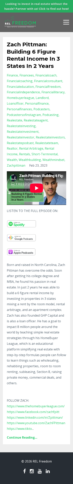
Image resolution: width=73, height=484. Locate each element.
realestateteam (46, 143)
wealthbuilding (30, 160)
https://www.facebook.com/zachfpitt (33, 412)
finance (12, 75)
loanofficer (15, 103)
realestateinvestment (23, 131)
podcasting (50, 115)
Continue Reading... (22, 437)
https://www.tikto (19, 429)
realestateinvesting (21, 126)
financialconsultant (48, 81)
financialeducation (20, 86)
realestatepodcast (20, 143)
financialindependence (23, 92)
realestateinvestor (20, 137)
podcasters (41, 109)
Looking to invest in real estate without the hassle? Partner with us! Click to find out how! (36, 6)
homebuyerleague (20, 98)
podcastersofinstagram (24, 115)
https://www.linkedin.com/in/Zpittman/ (35, 417)
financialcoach (45, 75)
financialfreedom (48, 86)
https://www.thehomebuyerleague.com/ (36, 406)
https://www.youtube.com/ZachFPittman (36, 423)
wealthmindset (53, 160)
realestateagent (36, 120)
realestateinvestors (50, 137)
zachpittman (16, 165)
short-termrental (45, 154)
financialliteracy (53, 92)
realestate (14, 120)
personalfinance (37, 103)
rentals (24, 154)
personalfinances (19, 109)
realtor (12, 148)
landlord (42, 98)
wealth (12, 160)
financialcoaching (20, 81)
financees (26, 75)
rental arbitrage (31, 148)
